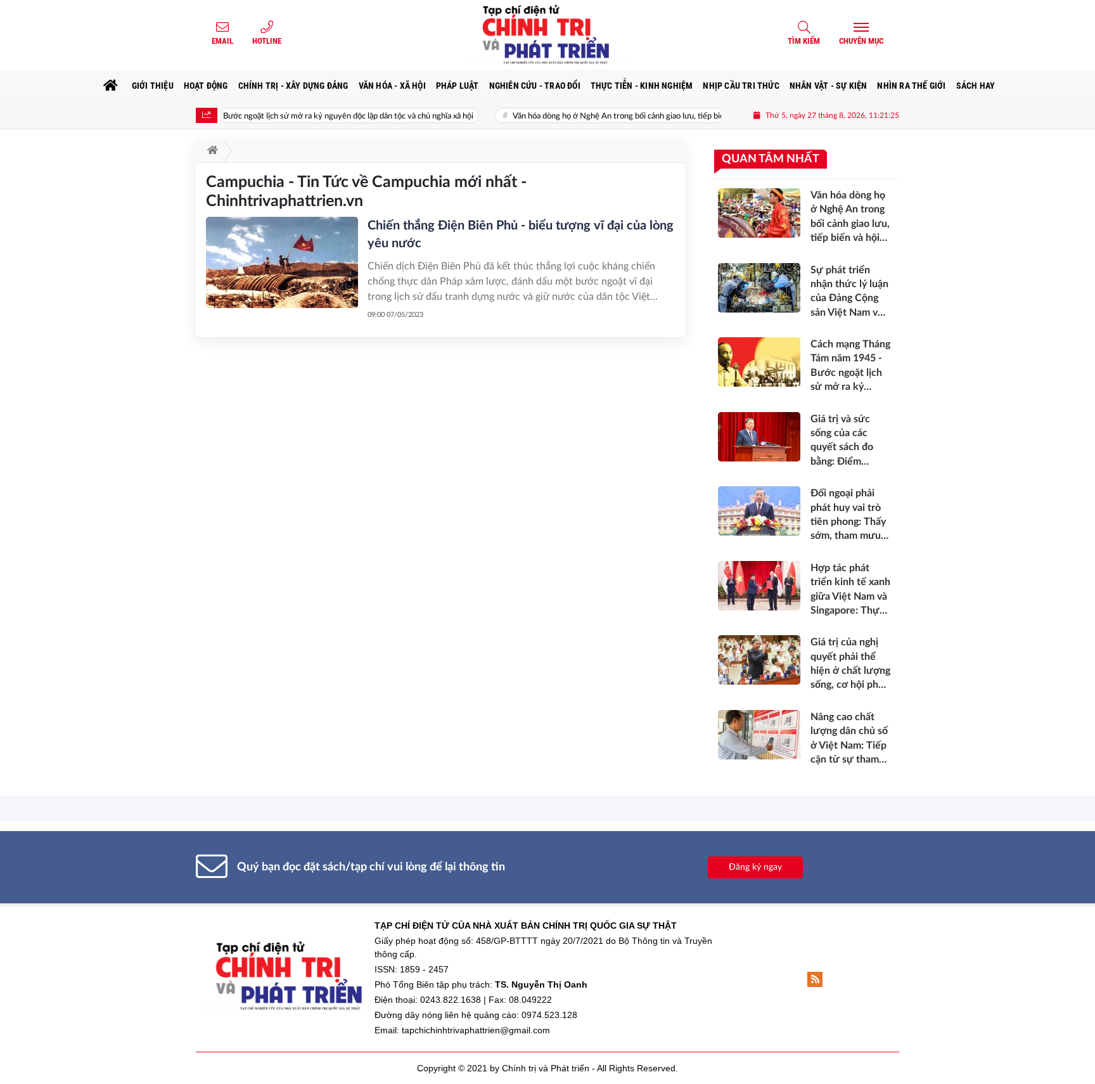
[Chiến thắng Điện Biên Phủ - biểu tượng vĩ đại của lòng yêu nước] (282, 262)
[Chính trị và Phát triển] (547, 35)
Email (222, 41)
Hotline (266, 41)
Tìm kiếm (804, 41)
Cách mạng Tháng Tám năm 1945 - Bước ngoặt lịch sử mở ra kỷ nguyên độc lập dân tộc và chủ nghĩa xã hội (251, 116)
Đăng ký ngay (755, 867)
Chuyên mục (861, 41)
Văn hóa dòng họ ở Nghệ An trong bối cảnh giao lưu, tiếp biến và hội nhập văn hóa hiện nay (639, 116)
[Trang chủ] (111, 85)
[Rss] (815, 979)
